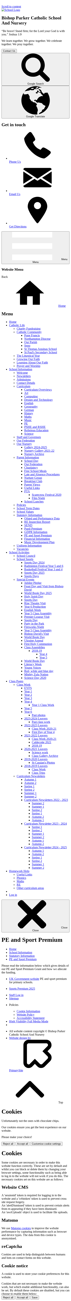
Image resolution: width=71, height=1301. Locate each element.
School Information (20, 369)
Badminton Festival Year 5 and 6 (43, 566)
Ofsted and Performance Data (42, 518)
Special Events (25, 579)
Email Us (14, 194)
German (29, 410)
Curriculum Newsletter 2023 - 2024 (45, 823)
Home (62, 305)
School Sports (25, 559)
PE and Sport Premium (38, 535)
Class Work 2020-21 (44, 728)
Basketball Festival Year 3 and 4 (43, 569)
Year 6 (28, 711)
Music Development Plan (39, 542)
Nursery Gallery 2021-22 (39, 450)
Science (29, 433)
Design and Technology (38, 399)
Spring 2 (29, 789)
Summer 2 (30, 796)
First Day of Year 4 (43, 732)
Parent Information (28, 457)
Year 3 (28, 698)
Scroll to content (11, 6)
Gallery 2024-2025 (35, 447)
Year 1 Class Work (43, 705)
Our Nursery (24, 443)
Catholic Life (17, 325)
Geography (31, 406)
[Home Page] (11, 9)
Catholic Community (29, 332)
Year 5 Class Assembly (38, 613)
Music (28, 420)
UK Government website (24, 978)
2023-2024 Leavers (36, 718)
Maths (28, 416)
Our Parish (30, 342)
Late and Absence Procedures (42, 474)
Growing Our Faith (28, 359)
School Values (25, 511)
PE (26, 423)
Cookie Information (28, 1011)
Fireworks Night (34, 627)
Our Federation (26, 440)
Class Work (23, 684)
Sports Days (31, 576)
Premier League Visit (36, 616)
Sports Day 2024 (34, 562)
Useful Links (32, 488)
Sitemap (14, 998)
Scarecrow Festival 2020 (46, 494)
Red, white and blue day (38, 671)
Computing (31, 396)
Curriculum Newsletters (31, 776)
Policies (21, 504)
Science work (40, 752)
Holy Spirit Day (33, 596)
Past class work (41, 721)
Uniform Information (29, 545)
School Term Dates (28, 508)
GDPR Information (35, 532)
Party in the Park (34, 623)
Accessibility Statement (30, 1018)
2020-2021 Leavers (36, 749)
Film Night (38, 498)
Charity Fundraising (29, 328)
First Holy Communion (38, 644)
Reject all (8, 1143)
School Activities (19, 552)
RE (19, 884)
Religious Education (36, 430)
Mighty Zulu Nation (36, 674)
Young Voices (32, 667)
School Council (26, 555)
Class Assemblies (34, 647)
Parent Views (32, 484)
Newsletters (24, 376)
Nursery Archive (34, 454)
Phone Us (15, 161)
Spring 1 (29, 786)
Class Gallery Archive (45, 755)
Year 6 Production (35, 606)
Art (26, 393)
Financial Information (37, 538)
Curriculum (23, 386)
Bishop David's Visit (36, 633)
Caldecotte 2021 (41, 742)
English (28, 403)
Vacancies (23, 549)
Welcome (22, 372)
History (28, 413)
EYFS (28, 688)
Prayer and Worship (28, 365)
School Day (31, 460)
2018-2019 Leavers (36, 766)
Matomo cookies (21, 1228)
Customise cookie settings (46, 1143)
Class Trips (38, 772)
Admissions (24, 379)
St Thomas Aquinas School (40, 349)
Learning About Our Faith (32, 362)
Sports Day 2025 (34, 572)
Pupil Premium (33, 528)
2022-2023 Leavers (36, 725)
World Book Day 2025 (38, 593)
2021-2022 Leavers (36, 735)
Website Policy (25, 1014)
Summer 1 (30, 793)
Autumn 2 (30, 783)
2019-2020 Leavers (36, 759)
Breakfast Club (33, 481)
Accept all (22, 1143)
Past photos (38, 715)
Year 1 (28, 691)
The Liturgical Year (28, 355)
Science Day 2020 (35, 677)
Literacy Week (33, 664)
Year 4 (43, 654)
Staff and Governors (29, 437)
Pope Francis (32, 335)
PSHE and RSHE (35, 427)
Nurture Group (33, 477)
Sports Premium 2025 (22, 988)
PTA (27, 491)
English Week (32, 610)
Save (34, 1297)
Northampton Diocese (37, 338)
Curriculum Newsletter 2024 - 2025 (45, 847)
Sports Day (31, 599)
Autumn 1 (30, 779)
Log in (13, 894)
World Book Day (34, 637)
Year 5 (43, 657)
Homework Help (19, 871)
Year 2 (28, 694)
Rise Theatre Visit (35, 603)
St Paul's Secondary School (40, 352)
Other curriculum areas (30, 888)
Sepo (27, 345)
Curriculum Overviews (38, 389)
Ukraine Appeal (33, 640)
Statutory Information (29, 515)
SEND (28, 525)
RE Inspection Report (37, 521)
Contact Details (26, 382)
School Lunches (34, 501)
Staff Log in (16, 995)
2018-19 (37, 650)
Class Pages (16, 681)
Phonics (21, 877)
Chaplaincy (31, 467)
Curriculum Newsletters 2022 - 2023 (46, 799)
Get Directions (18, 226)
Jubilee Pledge (32, 582)
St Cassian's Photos (43, 762)
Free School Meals (35, 471)
